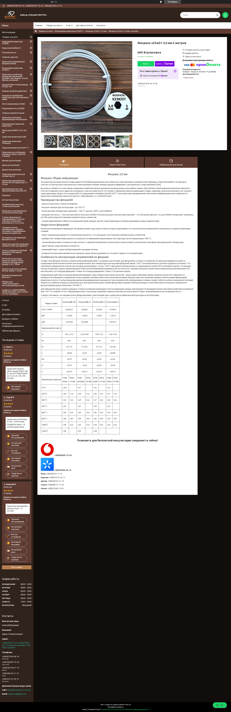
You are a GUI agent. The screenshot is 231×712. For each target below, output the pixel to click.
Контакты (101, 25)
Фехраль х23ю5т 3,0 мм (96, 31)
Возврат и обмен (10, 319)
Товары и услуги (53, 25)
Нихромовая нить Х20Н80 (13, 108)
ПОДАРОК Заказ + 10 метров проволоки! (16, 425)
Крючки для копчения (11, 161)
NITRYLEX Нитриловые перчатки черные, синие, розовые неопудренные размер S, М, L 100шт (13, 261)
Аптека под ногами (10, 200)
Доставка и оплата (84, 25)
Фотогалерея (8, 32)
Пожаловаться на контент (112, 709)
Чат (222, 705)
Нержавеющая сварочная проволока (13, 125)
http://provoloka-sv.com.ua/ (19, 690)
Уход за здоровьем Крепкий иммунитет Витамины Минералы (14, 252)
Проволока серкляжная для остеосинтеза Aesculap (14, 212)
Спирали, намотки (10, 57)
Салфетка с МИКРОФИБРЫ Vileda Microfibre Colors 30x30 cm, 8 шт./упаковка (15, 292)
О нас (68, 25)
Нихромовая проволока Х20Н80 (12, 43)
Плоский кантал (9, 52)
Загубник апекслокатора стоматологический (13, 205)
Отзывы (6, 309)
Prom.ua (127, 704)
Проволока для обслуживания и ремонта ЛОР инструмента (15, 245)
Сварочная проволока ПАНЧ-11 (15, 148)
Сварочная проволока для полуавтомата (13, 175)
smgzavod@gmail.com (17, 694)
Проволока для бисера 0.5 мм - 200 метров (17, 420)
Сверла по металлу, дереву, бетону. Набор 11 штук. (14, 270)
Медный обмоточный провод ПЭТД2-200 (15, 86)
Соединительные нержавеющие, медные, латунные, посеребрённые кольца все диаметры (14, 230)
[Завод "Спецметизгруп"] (11, 15)
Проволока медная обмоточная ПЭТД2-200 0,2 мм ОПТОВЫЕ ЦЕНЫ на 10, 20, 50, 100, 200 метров (17, 373)
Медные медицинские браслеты (12, 276)
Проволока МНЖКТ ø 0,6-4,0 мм (14, 131)
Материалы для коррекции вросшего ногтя (14, 239)
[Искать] (217, 15)
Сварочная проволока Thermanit (11, 142)
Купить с (160, 64)
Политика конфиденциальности (13, 324)
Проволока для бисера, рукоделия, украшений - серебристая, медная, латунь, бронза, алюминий (15, 77)
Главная (38, 25)
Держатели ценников (11, 170)
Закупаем (6, 195)
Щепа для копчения (10, 165)
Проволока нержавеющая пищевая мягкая (13, 63)
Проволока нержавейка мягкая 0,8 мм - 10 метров (17, 508)
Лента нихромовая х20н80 (13, 104)
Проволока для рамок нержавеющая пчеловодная (14, 118)
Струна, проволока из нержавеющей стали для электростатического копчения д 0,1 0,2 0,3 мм (13, 220)
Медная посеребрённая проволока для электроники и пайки (15, 97)
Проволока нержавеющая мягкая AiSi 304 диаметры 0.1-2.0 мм (15, 182)
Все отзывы (16, 567)
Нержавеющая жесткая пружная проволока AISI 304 (14, 190)
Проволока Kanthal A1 (11, 48)
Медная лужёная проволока (14, 91)
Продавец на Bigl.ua (115, 707)
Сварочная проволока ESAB (14, 137)
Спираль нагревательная (13, 113)
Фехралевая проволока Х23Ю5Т (69, 31)
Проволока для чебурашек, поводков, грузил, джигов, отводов (14, 154)
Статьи (5, 300)
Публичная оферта (11, 331)
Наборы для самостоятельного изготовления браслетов (13, 284)
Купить (146, 64)
